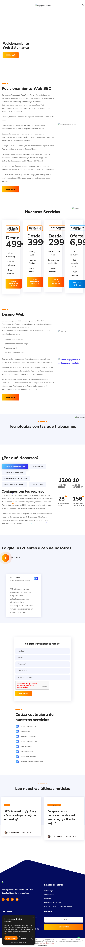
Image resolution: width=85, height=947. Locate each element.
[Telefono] (42, 664)
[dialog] (18, 930)
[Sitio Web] (42, 671)
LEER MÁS (10, 55)
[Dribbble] (17, 899)
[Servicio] (42, 677)
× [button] (33, 917)
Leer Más (10, 189)
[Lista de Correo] (63, 920)
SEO (7, 805)
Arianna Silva (14, 832)
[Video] (5, 558)
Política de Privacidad (52, 902)
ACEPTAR (42, 945)
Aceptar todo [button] (11, 938)
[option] (21, 436)
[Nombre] (42, 651)
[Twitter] (3, 899)
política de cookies (47, 943)
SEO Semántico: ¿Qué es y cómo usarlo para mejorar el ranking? (20, 815)
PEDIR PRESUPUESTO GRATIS (13, 283)
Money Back (49, 894)
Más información (9, 934)
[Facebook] (7, 899)
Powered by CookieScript (19, 942)
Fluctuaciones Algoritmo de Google (58, 906)
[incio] (4, 883)
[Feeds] (12, 899)
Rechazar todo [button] (26, 938)
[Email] (42, 657)
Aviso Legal (48, 890)
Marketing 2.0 (54, 805)
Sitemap (47, 898)
